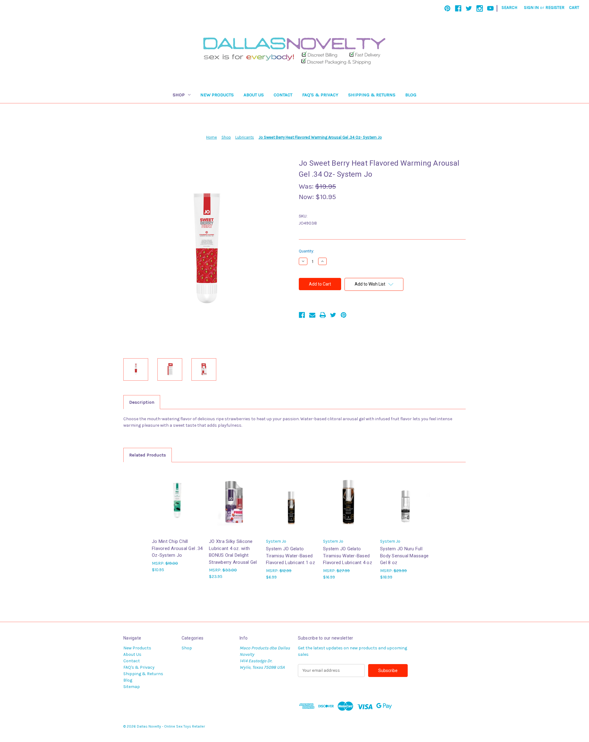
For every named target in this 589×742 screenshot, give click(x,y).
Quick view (176, 496)
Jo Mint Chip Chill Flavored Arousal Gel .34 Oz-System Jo (177, 548)
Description (141, 402)
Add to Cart (177, 507)
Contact (283, 95)
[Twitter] (469, 8)
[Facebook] (458, 8)
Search (509, 7)
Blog (410, 95)
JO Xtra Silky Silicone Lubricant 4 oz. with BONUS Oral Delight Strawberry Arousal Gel (233, 552)
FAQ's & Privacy (320, 95)
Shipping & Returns (371, 95)
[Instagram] (479, 8)
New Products (217, 95)
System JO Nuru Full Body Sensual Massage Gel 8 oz (404, 555)
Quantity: (306, 251)
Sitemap (131, 686)
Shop (179, 95)
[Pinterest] (447, 8)
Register (554, 7)
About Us (254, 95)
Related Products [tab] (147, 455)
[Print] (323, 315)
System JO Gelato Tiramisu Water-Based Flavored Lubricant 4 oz (347, 555)
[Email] (312, 315)
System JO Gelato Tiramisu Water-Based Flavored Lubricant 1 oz (290, 555)
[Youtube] (490, 8)
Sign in (531, 7)
